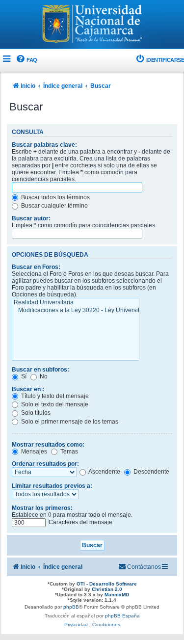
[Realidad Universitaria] (75, 303)
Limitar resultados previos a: (52, 485)
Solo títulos (35, 412)
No (43, 376)
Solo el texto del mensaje (54, 404)
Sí (23, 376)
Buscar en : (28, 389)
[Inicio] (92, 25)
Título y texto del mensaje (54, 396)
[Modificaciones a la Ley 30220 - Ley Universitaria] (75, 311)
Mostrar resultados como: (48, 444)
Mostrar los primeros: (42, 508)
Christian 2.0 (107, 589)
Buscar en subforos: (40, 369)
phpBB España (122, 615)
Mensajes (33, 451)
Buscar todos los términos (55, 197)
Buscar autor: (31, 218)
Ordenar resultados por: (45, 463)
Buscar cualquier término (54, 205)
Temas (68, 451)
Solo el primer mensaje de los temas (69, 421)
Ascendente (103, 471)
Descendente (150, 471)
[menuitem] (26, 60)
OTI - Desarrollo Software (107, 584)
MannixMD (117, 594)
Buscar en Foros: (36, 267)
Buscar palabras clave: (44, 144)
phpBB (71, 607)
